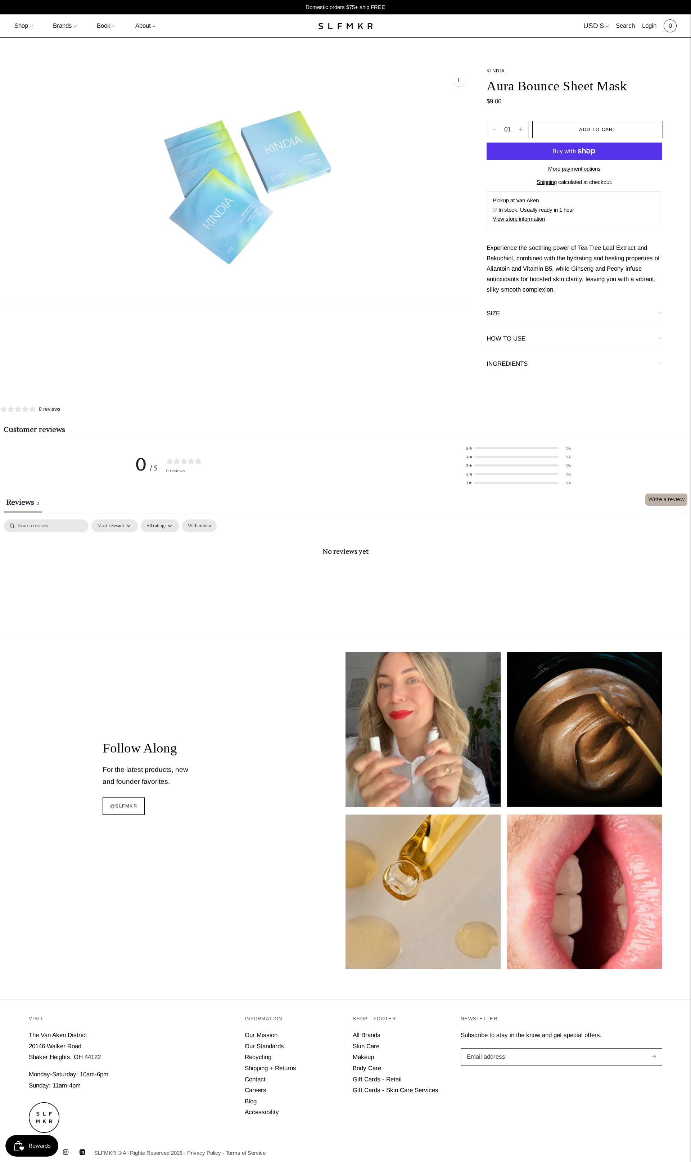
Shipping (547, 182)
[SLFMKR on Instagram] (65, 1153)
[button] (518, 448)
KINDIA (496, 70)
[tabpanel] (345, 575)
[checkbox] (199, 525)
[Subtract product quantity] (520, 129)
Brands (62, 25)
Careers (255, 1090)
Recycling (258, 1057)
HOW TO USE (506, 338)
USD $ (593, 26)
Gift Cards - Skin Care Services (395, 1090)
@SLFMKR (123, 806)
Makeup (363, 1057)
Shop (21, 25)
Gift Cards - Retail (377, 1079)
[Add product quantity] (494, 129)
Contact (255, 1079)
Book (103, 25)
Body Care (367, 1068)
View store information (519, 219)
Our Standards (264, 1046)
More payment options (574, 169)
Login (649, 25)
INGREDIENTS (507, 363)
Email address (485, 1049)
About (143, 25)
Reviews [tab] (22, 502)
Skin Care (366, 1046)
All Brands (366, 1035)
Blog (251, 1101)
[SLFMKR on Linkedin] (82, 1153)
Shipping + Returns (270, 1068)
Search (625, 25)
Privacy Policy (204, 1153)
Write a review (666, 499)
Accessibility (262, 1112)
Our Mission (261, 1035)
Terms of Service (246, 1153)
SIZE (493, 313)
